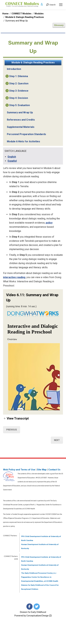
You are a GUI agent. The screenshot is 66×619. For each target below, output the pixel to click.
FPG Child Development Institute (34, 536)
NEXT (57, 440)
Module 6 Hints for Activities (23, 141)
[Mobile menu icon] (61, 4)
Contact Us (54, 469)
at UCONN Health (51, 581)
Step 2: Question (18, 83)
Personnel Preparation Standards (26, 134)
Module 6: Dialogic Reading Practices (33, 62)
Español (12, 160)
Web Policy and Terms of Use (19, 469)
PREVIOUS (11, 429)
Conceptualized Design (37, 615)
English (12, 156)
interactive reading (14, 277)
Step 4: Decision (18, 98)
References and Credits (21, 119)
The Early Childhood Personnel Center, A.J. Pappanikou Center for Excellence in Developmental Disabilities (38, 577)
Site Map (42, 469)
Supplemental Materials (20, 126)
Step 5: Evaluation (19, 105)
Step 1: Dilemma (18, 76)
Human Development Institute (33, 544)
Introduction (14, 69)
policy (49, 222)
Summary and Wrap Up (20, 112)
